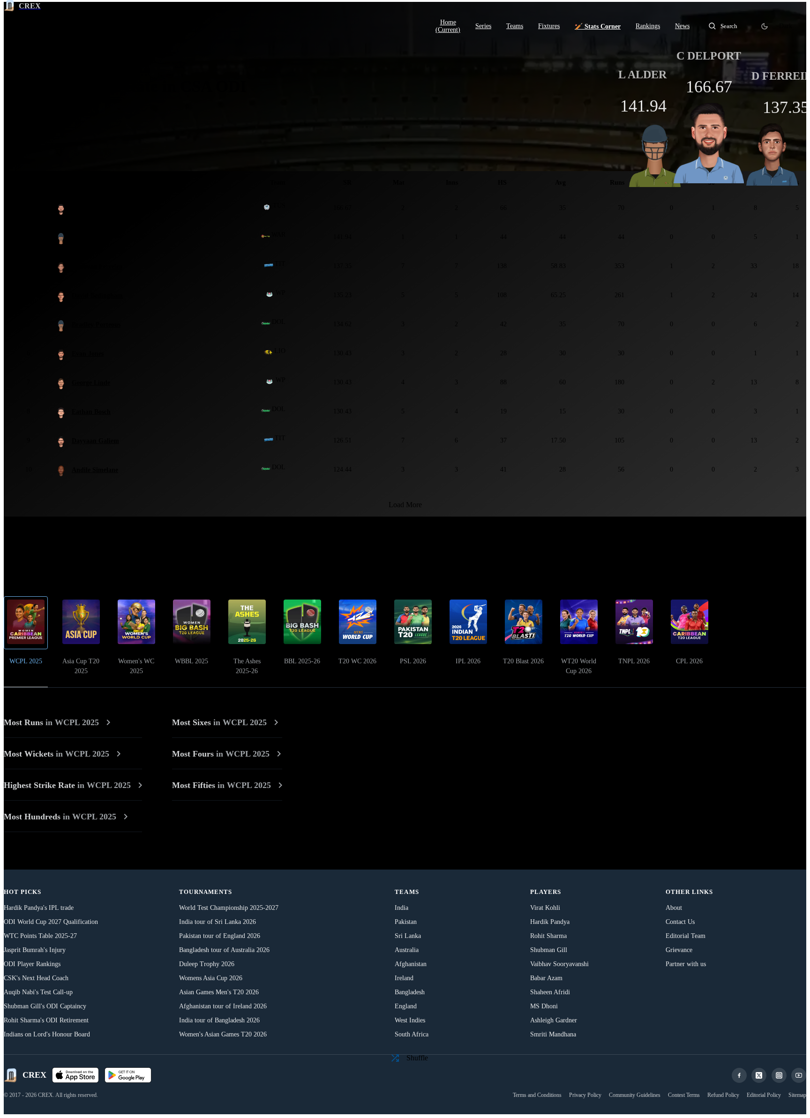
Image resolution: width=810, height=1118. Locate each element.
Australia (407, 949)
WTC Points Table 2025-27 (40, 935)
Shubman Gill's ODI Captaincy (45, 1006)
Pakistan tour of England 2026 (219, 935)
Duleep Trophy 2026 (206, 964)
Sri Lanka (408, 935)
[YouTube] (798, 1075)
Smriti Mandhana (553, 1034)
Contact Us (680, 921)
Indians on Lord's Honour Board (47, 1034)
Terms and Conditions (537, 1095)
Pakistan (406, 921)
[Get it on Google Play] (128, 1075)
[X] (758, 1075)
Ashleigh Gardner (553, 1020)
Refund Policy (723, 1095)
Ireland (404, 978)
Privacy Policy (585, 1095)
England (406, 1006)
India (401, 907)
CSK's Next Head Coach (36, 978)
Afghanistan (411, 964)
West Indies (410, 1020)
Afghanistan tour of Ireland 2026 (223, 1006)
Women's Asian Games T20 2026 (223, 1034)
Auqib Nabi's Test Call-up (38, 992)
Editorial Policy (764, 1095)
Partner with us (686, 964)
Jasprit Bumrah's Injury (35, 949)
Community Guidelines (634, 1095)
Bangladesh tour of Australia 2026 (224, 949)
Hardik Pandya (550, 921)
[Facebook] (739, 1075)
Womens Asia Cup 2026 (210, 978)
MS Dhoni (544, 1006)
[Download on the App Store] (75, 1075)
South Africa (411, 1034)
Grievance (679, 949)
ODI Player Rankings (32, 964)
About (674, 907)
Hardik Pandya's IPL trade (39, 907)
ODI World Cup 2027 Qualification (51, 921)
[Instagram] (779, 1075)
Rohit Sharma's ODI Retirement (46, 1020)
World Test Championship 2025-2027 (228, 907)
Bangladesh (410, 992)
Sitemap (797, 1095)
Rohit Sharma (548, 935)
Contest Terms (684, 1095)
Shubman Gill (548, 949)
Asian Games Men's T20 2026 (219, 992)
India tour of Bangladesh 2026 (219, 1020)
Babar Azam (546, 978)
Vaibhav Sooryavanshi (559, 964)
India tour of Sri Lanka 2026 (217, 921)
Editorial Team (685, 935)
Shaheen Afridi (550, 992)
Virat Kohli (545, 907)
